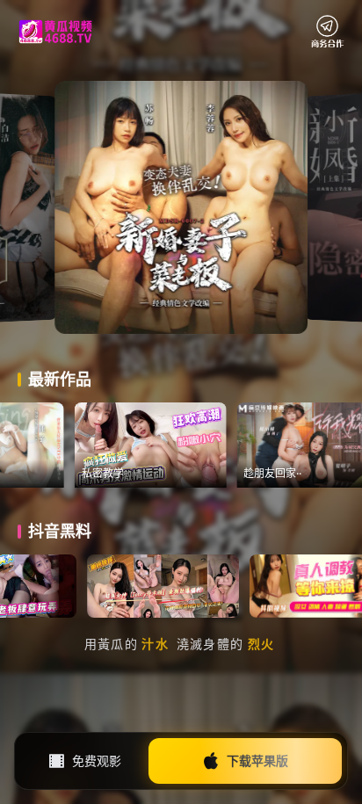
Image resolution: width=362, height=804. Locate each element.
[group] (187, 445)
